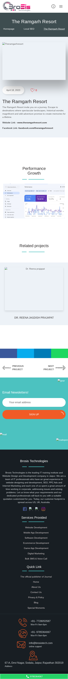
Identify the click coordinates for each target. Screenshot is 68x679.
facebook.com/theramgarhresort (36, 128)
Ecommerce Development (36, 543)
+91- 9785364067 (41, 632)
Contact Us (36, 592)
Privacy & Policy (36, 597)
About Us (36, 587)
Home (36, 582)
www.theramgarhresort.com (32, 122)
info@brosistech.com (41, 643)
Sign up (34, 414)
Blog (36, 602)
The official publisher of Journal (36, 576)
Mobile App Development (36, 532)
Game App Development (36, 548)
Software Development (36, 538)
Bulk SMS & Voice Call (36, 558)
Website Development (36, 527)
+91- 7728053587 (41, 621)
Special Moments (36, 608)
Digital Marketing (36, 553)
